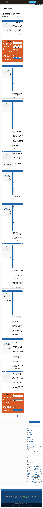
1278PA (6, 25)
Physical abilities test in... (35, 437)
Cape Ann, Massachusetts (7, 350)
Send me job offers (17, 57)
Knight (7, 14)
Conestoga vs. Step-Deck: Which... (35, 476)
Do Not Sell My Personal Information (21, 497)
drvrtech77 (33, 460)
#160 (22, 371)
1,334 (10, 159)
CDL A (15, 54)
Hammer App (33, 496)
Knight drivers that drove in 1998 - (37, 432)
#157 (22, 243)
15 (15, 16)
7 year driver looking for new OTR (37, 481)
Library (19, 496)
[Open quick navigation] (39, 11)
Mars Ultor (33, 482)
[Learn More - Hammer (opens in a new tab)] (21, 2)
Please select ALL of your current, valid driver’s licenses (16, 51)
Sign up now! (34, 421)
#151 (22, 20)
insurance (15, 30)
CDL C (15, 55)
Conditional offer (33, 450)
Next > (3, 417)
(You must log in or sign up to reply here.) (8, 414)
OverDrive (6, 156)
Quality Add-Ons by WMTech (21, 505)
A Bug (31, 475)
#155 (22, 200)
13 (12, 16)
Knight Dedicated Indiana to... (35, 439)
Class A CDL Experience (17, 45)
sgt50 (31, 451)
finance (21, 32)
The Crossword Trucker (30, 446)
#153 (22, 100)
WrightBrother (35, 448)
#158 (22, 290)
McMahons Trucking (30, 473)
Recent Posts (10, 8)
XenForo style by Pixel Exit (21, 504)
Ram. (31, 477)
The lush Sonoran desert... (7, 164)
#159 (22, 339)
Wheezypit (33, 479)
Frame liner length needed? (37, 465)
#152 (22, 66)
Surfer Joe (7, 343)
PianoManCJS (35, 469)
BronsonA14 (34, 466)
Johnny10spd (35, 463)
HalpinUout (7, 70)
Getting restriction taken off (37, 462)
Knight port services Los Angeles (35, 430)
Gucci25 (12, 14)
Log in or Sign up (38, 4)
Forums (3, 5)
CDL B (19, 54)
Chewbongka (6, 295)
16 (17, 16)
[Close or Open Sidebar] (38, 11)
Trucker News (14, 496)
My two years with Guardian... (35, 474)
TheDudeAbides (15, 163)
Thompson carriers (35, 478)
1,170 (10, 211)
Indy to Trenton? (35, 468)
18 (20, 16)
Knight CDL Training (36, 447)
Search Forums (4, 8)
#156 (22, 240)
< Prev (7, 16)
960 (10, 346)
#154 (22, 151)
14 (14, 16)
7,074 (10, 73)
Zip (13, 41)
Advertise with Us (26, 496)
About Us (8, 496)
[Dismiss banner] (37, 2)
